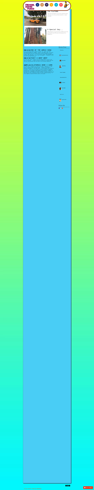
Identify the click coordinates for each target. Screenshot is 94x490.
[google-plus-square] (69, 485)
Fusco (30, 8)
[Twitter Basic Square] (60, 108)
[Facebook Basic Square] (59, 108)
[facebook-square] (66, 485)
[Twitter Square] (67, 485)
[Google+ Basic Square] (62, 108)
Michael (29, 3)
